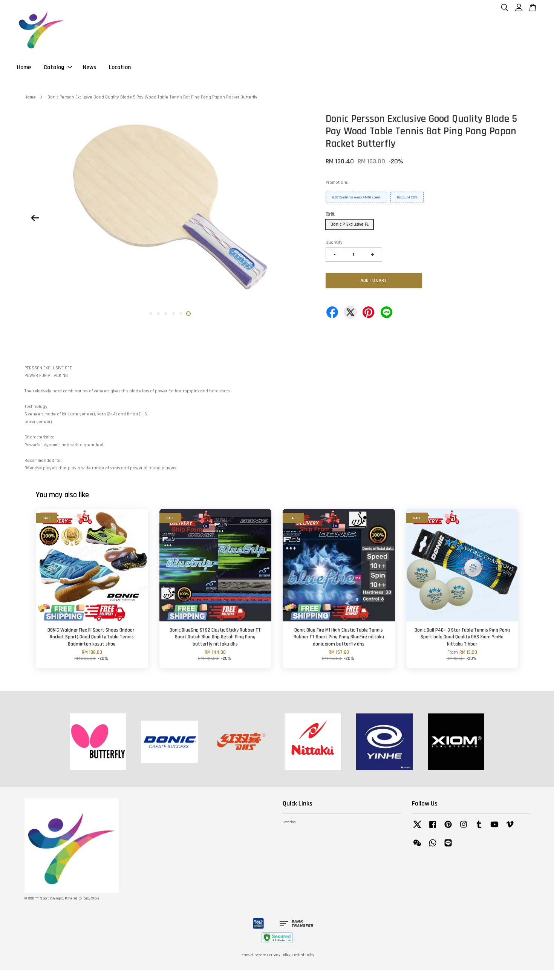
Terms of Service (253, 955)
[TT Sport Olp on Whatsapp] (432, 847)
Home (24, 67)
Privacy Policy (280, 955)
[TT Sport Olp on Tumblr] (479, 828)
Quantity (334, 242)
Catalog (54, 67)
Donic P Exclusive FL (350, 224)
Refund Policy (304, 955)
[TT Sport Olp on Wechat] (417, 847)
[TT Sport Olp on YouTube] (494, 828)
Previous (34, 217)
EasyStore (91, 898)
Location (120, 67)
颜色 (330, 214)
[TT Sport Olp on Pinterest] (448, 828)
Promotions (336, 182)
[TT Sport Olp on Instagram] (463, 828)
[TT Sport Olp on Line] (448, 847)
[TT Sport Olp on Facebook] (432, 828)
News (89, 67)
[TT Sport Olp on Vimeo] (510, 828)
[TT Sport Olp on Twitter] (417, 828)
